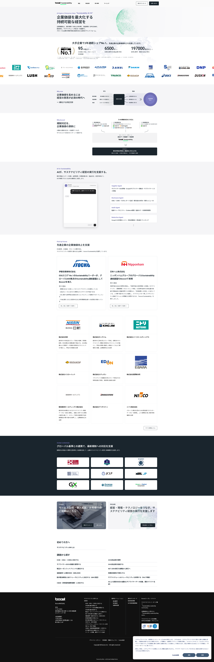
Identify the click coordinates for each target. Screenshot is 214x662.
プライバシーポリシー (95, 640)
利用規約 (104, 640)
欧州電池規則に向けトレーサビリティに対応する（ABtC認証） (95, 621)
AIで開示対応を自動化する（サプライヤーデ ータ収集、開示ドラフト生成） (95, 631)
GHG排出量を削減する (91, 609)
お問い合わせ (99, 525)
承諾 (189, 655)
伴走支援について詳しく (147, 525)
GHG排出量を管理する (91, 605)
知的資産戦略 (131, 600)
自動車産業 (116, 605)
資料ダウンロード (88, 525)
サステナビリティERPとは (91, 598)
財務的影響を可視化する (91, 618)
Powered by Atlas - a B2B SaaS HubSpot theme (107, 659)
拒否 (202, 655)
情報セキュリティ (112, 640)
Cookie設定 (175, 655)
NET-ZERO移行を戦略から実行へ (94, 614)
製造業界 (115, 601)
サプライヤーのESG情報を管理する (94, 607)
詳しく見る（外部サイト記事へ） (68, 306)
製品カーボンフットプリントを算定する (95, 611)
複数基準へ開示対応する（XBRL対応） (95, 616)
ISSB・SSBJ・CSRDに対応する (93, 603)
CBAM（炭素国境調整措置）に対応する (95, 628)
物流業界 (115, 603)
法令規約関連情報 (132, 603)
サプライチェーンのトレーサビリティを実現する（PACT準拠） (96, 625)
